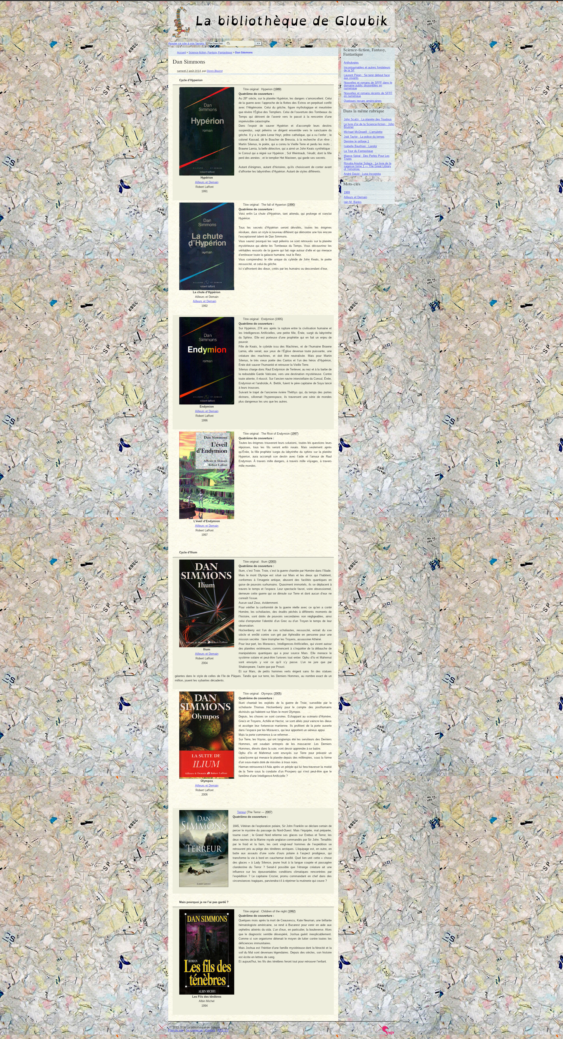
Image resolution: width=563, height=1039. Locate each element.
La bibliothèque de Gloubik (327, 17)
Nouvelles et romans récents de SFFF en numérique (368, 94)
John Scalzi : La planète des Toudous (368, 119)
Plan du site (175, 1030)
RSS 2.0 (223, 1030)
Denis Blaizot (215, 71)
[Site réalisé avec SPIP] (388, 1033)
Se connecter (194, 1030)
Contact (210, 1030)
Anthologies (351, 62)
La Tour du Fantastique (358, 151)
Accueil (181, 52)
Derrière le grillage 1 (356, 141)
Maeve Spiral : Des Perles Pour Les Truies (366, 157)
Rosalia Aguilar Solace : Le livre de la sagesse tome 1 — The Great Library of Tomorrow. (367, 166)
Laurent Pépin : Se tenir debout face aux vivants (367, 76)
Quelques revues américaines (363, 100)
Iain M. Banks (353, 202)
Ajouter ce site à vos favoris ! (187, 43)
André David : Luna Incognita (362, 174)
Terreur (241, 812)
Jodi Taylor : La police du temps (364, 136)
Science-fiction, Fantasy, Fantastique (210, 52)
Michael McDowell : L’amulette (363, 132)
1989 (347, 192)
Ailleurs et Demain (206, 182)
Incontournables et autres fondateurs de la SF (367, 69)
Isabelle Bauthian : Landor (360, 146)
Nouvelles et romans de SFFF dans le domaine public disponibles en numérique (368, 85)
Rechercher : (216, 43)
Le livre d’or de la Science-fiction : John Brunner (369, 126)
